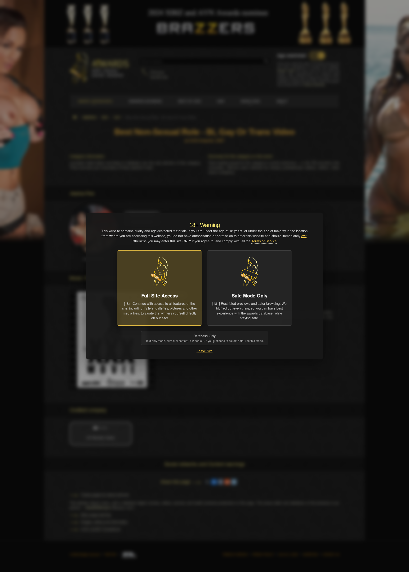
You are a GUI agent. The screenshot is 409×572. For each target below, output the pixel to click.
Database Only (205, 338)
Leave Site (205, 351)
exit (304, 235)
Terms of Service (264, 241)
